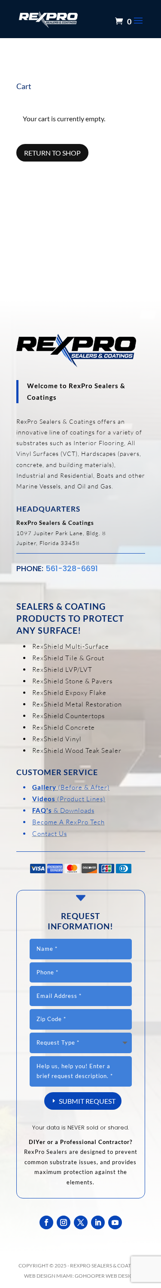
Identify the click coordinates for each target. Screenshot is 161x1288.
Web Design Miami (48, 1276)
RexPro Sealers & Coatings (106, 1265)
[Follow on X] (81, 1222)
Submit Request (87, 1101)
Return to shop (52, 153)
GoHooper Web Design (106, 1276)
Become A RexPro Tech (68, 822)
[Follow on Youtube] (115, 1222)
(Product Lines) (69, 799)
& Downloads (63, 810)
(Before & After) (71, 787)
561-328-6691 (72, 568)
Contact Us (49, 834)
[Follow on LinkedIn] (98, 1222)
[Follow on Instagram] (63, 1222)
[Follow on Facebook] (46, 1222)
